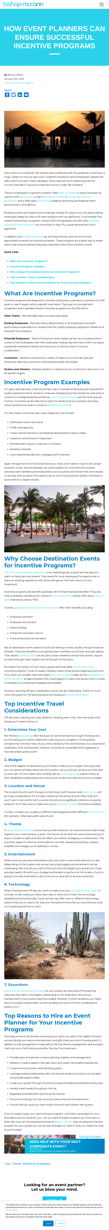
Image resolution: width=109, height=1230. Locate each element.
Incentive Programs (22, 83)
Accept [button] (48, 1223)
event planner (69, 774)
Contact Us (54, 1199)
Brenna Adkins (15, 75)
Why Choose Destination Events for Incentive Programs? (45, 272)
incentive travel (27, 655)
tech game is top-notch (84, 890)
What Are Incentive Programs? (29, 261)
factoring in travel (67, 804)
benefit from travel (83, 667)
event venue (89, 792)
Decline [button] (61, 1223)
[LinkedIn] (20, 95)
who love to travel (60, 675)
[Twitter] (13, 95)
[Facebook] (7, 95)
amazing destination (77, 694)
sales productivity (62, 595)
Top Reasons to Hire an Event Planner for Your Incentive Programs (50, 282)
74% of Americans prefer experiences (25, 572)
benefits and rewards (59, 405)
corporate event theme (19, 830)
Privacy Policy (11, 1210)
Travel (7, 83)
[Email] (26, 95)
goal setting (25, 735)
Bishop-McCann (63, 1121)
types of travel (96, 812)
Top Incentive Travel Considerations (32, 277)
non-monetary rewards (64, 397)
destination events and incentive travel (36, 607)
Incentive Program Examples (27, 266)
